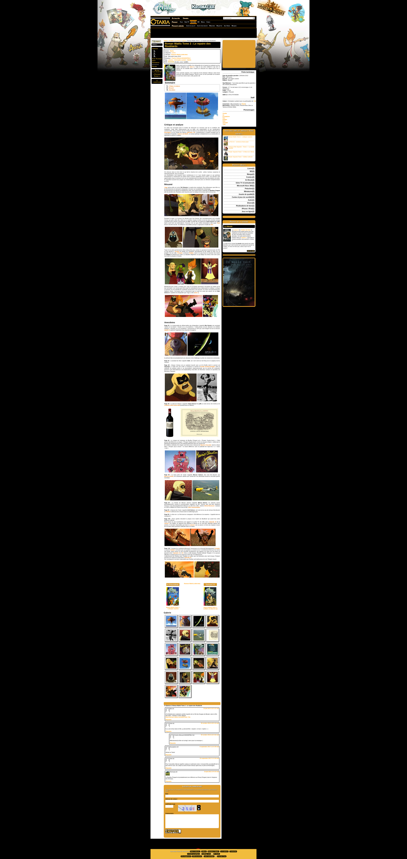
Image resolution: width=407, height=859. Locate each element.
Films (181, 22)
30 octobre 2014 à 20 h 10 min (210, 723)
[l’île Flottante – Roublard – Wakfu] (171, 627)
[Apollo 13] (198, 627)
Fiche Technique (157, 58)
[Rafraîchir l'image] (199, 809)
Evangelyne (226, 116)
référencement (196, 856)
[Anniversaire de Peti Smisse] (185, 683)
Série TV (186, 22)
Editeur (204, 851)
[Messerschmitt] (198, 641)
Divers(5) (250, 203)
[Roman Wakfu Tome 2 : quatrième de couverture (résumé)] (212, 655)
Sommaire (155, 48)
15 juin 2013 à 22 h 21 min (211, 708)
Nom (166, 794)
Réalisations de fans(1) (245, 206)
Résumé (171, 88)
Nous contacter (195, 851)
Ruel (224, 121)
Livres (184, 40)
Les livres (193, 22)
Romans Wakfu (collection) (179, 54)
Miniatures (212, 26)
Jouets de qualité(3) (246, 194)
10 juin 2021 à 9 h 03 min (211, 771)
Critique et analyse (174, 86)
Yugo (224, 124)
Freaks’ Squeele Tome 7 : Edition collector (240, 157)
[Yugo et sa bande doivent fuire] (185, 697)
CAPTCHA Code (170, 804)
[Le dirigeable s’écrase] (185, 627)
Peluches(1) (249, 188)
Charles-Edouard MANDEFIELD (180, 58)
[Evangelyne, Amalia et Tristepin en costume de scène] (198, 683)
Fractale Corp (222, 856)
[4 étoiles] (172, 61)
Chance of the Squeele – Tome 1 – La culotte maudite (241, 147)
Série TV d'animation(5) (245, 183)
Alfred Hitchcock (209, 506)
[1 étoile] (168, 61)
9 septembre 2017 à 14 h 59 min (209, 746)
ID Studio (216, 854)
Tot (255, 101)
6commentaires (157, 81)
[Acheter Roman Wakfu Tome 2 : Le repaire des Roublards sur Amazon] (156, 42)
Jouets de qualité (190, 26)
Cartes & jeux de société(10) (243, 197)
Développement (186, 856)
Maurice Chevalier (206, 445)
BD (198, 22)
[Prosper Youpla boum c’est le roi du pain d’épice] (171, 655)
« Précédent (157, 74)
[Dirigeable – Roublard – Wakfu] (185, 669)
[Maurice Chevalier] (185, 655)
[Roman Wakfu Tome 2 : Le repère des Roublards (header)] (171, 669)
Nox (224, 118)
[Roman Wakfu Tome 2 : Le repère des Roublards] (198, 655)
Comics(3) (250, 177)
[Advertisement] (203, 33)
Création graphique (193, 854)
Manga (203, 22)
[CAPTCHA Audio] (199, 806)
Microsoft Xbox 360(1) (245, 186)
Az (223, 115)
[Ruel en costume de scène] (212, 683)
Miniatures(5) (249, 191)
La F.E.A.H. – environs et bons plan (238, 142)
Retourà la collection (157, 71)
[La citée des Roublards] (212, 669)
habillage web (206, 854)
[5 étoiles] (173, 61)
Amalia (225, 113)
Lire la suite (250, 251)
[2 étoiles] (169, 61)
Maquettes (219, 26)
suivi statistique (209, 856)
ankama (170, 60)
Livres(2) (250, 168)
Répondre (168, 719)
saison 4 (236, 230)
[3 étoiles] (171, 61)
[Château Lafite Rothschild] (212, 641)
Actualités (176, 18)
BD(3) (252, 171)
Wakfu (172, 51)
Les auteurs (224, 851)
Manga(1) (250, 174)
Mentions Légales (213, 851)
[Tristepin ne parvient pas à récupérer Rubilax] (171, 697)
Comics (208, 22)
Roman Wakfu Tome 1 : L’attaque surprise (240, 137)
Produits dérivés (178, 26)
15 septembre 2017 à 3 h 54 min (209, 758)
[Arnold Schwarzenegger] (171, 641)
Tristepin (225, 122)
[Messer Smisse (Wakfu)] (185, 641)
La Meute (228, 226)
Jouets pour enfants (202, 26)
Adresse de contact (171, 799)
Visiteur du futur (246, 230)
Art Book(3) (249, 180)
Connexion (233, 851)
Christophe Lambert (180, 60)
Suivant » (157, 76)
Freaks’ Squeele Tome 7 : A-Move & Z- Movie (241, 152)
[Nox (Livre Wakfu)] (171, 683)
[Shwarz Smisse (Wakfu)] (212, 627)
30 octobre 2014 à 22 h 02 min (210, 735)
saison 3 (243, 237)
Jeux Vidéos (227, 26)
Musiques (234, 26)
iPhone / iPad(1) (248, 209)
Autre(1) (251, 200)
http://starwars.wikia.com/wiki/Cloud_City (178, 717)
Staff (154, 60)
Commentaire (169, 813)
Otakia (166, 40)
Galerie (154, 66)
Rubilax (225, 119)
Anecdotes (172, 90)
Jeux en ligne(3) (248, 211)
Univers (185, 18)
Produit (175, 22)
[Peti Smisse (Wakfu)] (198, 669)
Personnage (155, 62)
